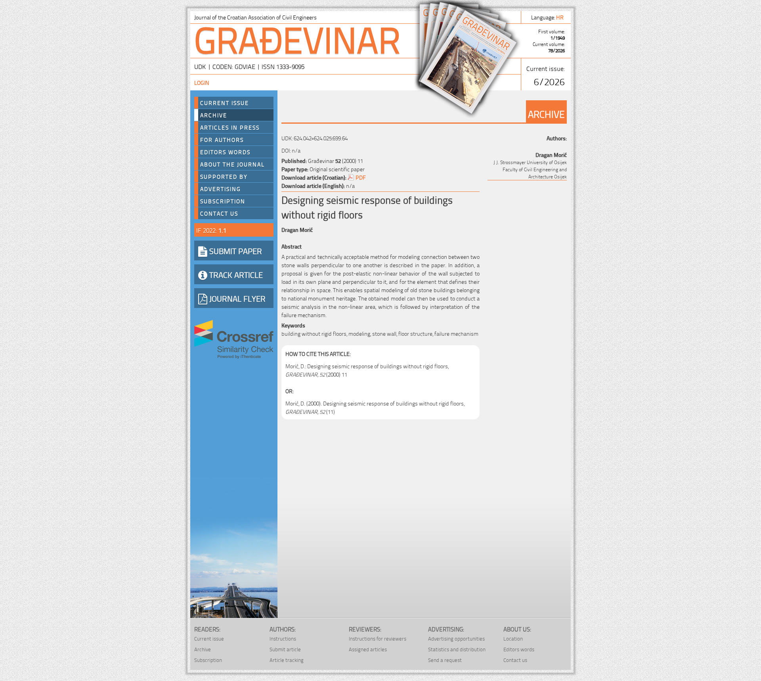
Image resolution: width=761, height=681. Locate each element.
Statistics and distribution (457, 649)
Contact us (219, 213)
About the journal (232, 164)
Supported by (224, 176)
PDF (361, 177)
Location (513, 638)
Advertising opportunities (456, 638)
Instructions (283, 638)
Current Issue (224, 103)
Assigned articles (368, 649)
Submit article (285, 649)
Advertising (220, 189)
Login (201, 82)
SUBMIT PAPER (234, 250)
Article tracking (287, 660)
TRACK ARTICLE (235, 274)
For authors (222, 139)
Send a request (445, 660)
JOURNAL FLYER (236, 298)
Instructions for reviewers (377, 638)
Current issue (209, 638)
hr (560, 17)
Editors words (225, 152)
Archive (213, 115)
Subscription (222, 201)
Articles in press (230, 127)
